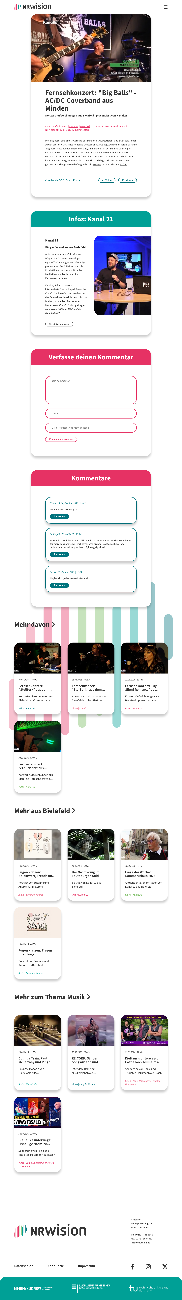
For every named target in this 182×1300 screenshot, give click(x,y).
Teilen (108, 180)
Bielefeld (85, 126)
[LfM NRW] (91, 1288)
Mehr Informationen (59, 324)
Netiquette (55, 1266)
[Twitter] (165, 1267)
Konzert (97, 164)
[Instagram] (148, 1267)
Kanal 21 (73, 126)
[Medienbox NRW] (33, 1288)
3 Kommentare (81, 130)
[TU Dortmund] (148, 1288)
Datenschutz (23, 1266)
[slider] (84, 79)
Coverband (76, 140)
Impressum (86, 1266)
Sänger (127, 148)
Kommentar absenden (61, 439)
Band (69, 180)
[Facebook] (133, 1267)
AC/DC (64, 144)
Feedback (127, 180)
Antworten (59, 516)
